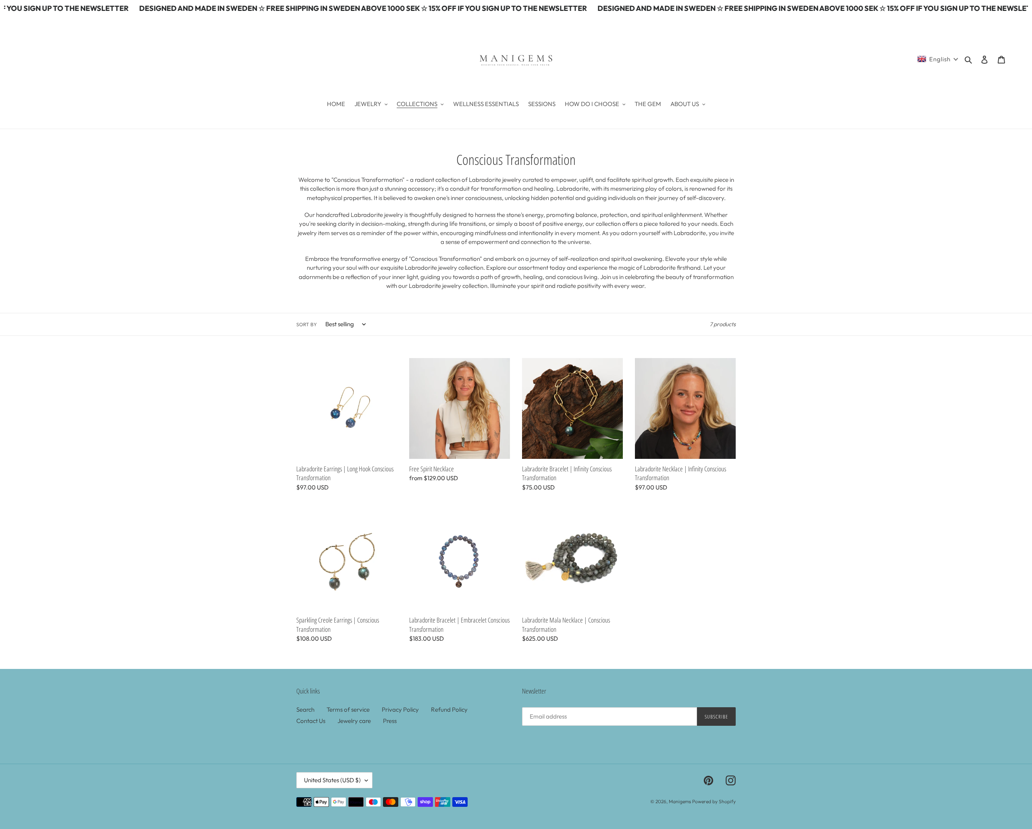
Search (305, 709)
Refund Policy (449, 709)
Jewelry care (354, 721)
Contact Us (310, 721)
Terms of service (348, 709)
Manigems (680, 801)
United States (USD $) (332, 780)
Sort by (306, 324)
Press (390, 721)
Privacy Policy (400, 709)
